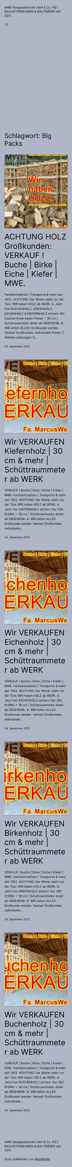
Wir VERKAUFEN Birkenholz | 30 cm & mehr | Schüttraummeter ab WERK (34, 842)
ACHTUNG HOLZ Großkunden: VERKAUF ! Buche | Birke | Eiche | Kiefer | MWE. (35, 260)
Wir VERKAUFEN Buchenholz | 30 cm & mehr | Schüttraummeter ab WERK (34, 1033)
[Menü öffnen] (6, 24)
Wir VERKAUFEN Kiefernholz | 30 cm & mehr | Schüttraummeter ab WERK (34, 460)
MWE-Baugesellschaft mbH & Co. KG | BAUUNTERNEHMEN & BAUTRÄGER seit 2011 (32, 12)
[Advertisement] (36, 81)
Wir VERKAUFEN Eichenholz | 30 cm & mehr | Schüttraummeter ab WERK (34, 651)
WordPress (42, 1159)
